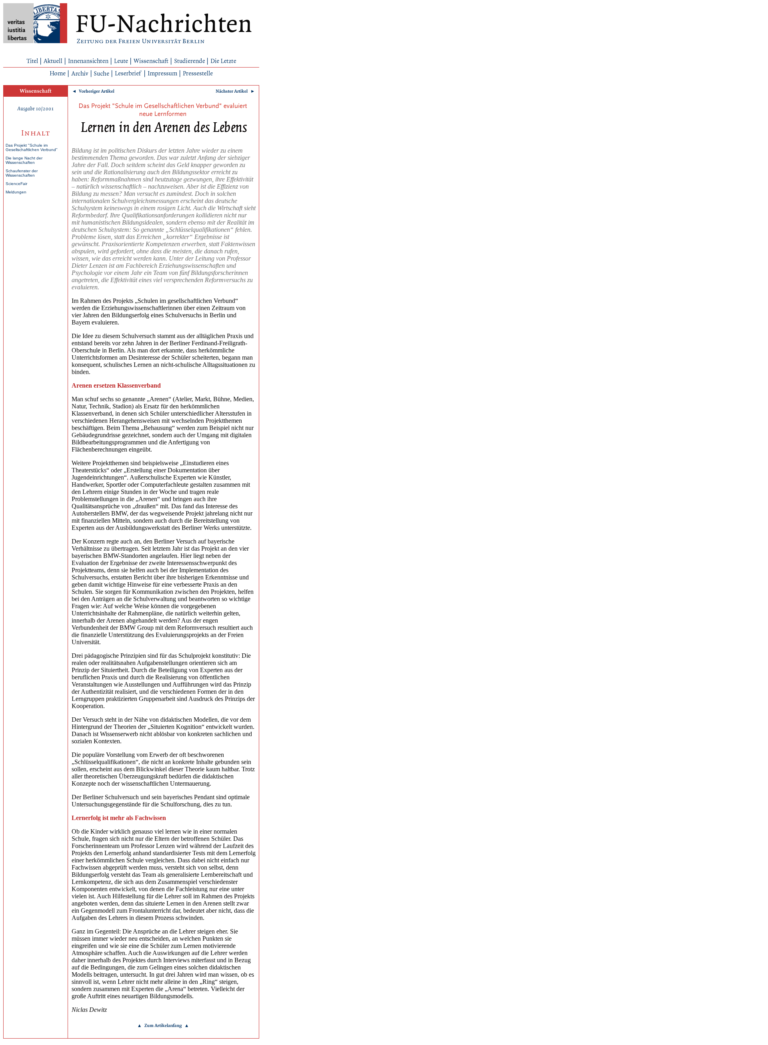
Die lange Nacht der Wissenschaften (24, 160)
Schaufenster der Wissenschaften (22, 173)
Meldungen (16, 192)
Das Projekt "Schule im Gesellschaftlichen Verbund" (32, 147)
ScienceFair (16, 183)
